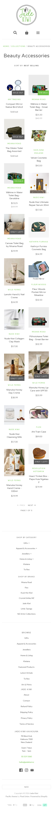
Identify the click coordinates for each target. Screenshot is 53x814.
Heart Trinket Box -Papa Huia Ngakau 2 (39, 479)
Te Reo (27, 569)
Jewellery (26, 553)
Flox (26, 587)
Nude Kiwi (38, 197)
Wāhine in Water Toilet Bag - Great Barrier (39, 107)
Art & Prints (26, 684)
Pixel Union (24, 796)
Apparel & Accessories (25, 548)
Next (30, 505)
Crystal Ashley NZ (26, 598)
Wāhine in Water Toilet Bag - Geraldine (14, 195)
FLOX (38, 427)
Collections (18, 46)
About (26, 695)
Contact (26, 700)
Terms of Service (26, 724)
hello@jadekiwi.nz (26, 762)
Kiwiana (26, 564)
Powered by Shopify (38, 796)
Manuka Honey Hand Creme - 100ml (14, 488)
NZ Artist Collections (27, 614)
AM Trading (14, 99)
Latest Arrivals (26, 673)
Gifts (26, 543)
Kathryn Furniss (38, 242)
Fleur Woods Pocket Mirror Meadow (39, 292)
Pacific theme (11, 796)
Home (6, 46)
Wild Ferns (14, 289)
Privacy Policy (26, 718)
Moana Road (39, 99)
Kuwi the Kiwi (26, 593)
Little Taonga (26, 609)
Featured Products (26, 667)
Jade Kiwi (27, 603)
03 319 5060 (26, 756)
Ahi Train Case (39, 431)
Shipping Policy (26, 712)
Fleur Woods (38, 284)
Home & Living (26, 559)
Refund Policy (26, 706)
